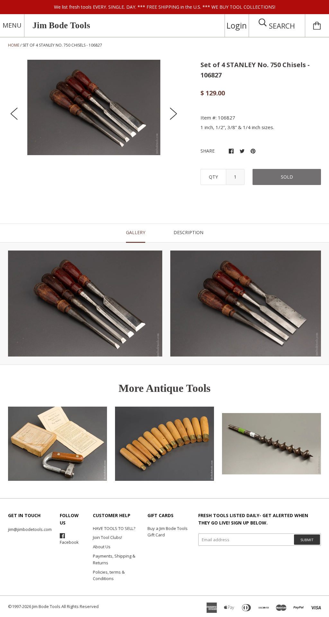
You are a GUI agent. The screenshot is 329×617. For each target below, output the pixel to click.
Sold (287, 177)
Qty (213, 177)
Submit (307, 539)
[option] (94, 107)
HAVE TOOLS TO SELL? (114, 528)
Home (13, 45)
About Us (102, 547)
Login (237, 25)
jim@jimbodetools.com (30, 529)
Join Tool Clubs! (107, 537)
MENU (12, 25)
